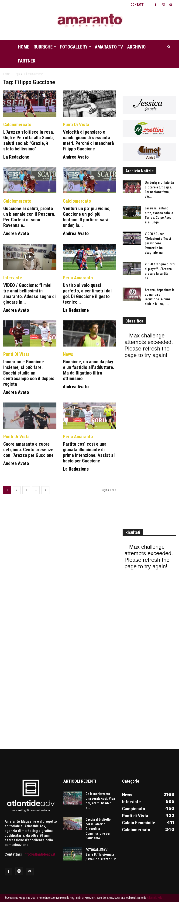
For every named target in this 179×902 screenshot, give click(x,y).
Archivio (136, 47)
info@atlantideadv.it (39, 854)
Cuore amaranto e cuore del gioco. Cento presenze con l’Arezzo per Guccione (28, 449)
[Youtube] (170, 4)
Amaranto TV (109, 47)
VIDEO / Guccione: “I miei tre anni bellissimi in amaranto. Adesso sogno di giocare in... (29, 293)
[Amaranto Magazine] (89, 20)
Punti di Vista (76, 124)
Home (23, 47)
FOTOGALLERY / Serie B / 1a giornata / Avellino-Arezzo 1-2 (101, 854)
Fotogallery (74, 47)
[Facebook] (155, 4)
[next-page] (45, 490)
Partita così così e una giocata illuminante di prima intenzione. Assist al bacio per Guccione (89, 452)
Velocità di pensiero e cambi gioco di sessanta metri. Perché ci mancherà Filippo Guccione (88, 140)
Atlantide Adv (154, 897)
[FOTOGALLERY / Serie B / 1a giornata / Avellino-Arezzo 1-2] (72, 853)
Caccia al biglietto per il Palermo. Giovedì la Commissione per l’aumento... (98, 829)
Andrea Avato (76, 157)
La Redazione (16, 157)
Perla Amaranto (78, 278)
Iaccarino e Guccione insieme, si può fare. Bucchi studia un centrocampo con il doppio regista (28, 373)
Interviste (12, 278)
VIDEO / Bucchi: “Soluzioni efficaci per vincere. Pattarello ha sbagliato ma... (158, 243)
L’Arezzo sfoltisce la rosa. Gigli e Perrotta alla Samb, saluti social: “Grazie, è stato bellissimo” (28, 140)
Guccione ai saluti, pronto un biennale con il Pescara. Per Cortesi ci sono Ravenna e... (29, 217)
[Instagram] (163, 4)
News (68, 354)
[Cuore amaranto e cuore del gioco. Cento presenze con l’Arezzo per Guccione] (29, 415)
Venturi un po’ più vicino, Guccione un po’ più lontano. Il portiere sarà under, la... (86, 217)
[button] (168, 46)
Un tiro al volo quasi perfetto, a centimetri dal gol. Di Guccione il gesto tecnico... (87, 293)
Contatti (138, 5)
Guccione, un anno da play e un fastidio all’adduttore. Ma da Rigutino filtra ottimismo (88, 370)
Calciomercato (17, 124)
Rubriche (43, 47)
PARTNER (26, 61)
